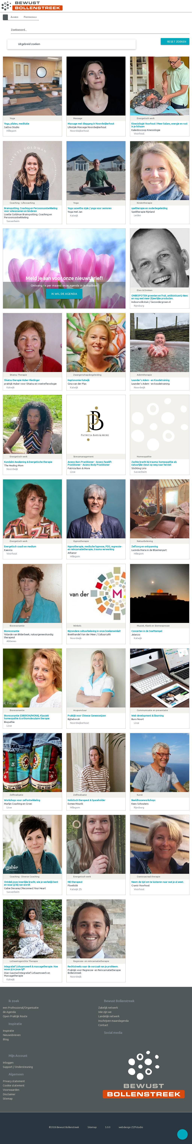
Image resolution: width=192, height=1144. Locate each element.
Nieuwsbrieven (12, 1035)
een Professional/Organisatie (21, 1007)
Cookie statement (14, 1085)
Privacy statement (14, 1081)
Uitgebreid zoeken (29, 44)
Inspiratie (8, 1030)
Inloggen (8, 1062)
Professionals (30, 17)
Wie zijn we (105, 1011)
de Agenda (9, 1011)
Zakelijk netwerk (108, 1007)
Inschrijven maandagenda (113, 1020)
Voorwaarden (11, 1089)
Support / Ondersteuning (18, 1066)
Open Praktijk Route (15, 1016)
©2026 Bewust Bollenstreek (64, 1127)
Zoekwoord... (19, 29)
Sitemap (8, 1098)
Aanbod (14, 17)
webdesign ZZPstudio (131, 1127)
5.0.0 (107, 1127)
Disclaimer (9, 1094)
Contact (103, 1025)
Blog (6, 1039)
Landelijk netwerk (108, 1016)
